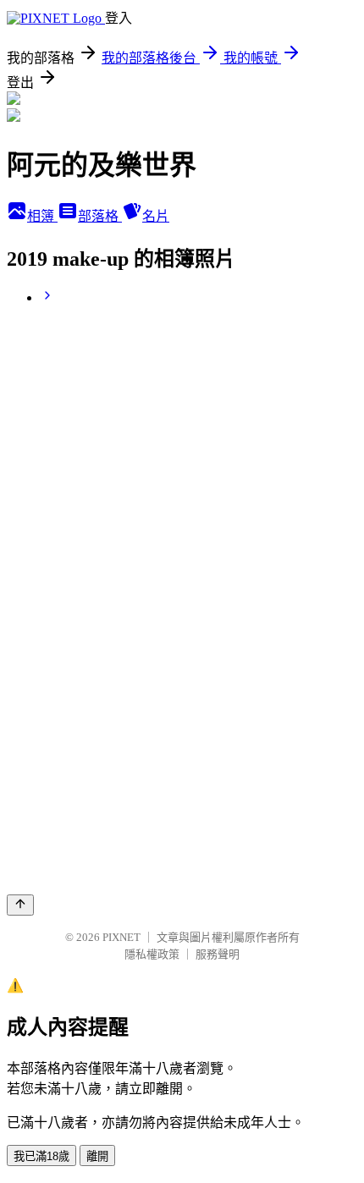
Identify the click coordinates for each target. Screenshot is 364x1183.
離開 (97, 1156)
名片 (155, 216)
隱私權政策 (151, 954)
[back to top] (20, 905)
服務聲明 (218, 954)
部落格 (100, 216)
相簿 (42, 216)
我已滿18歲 (41, 1156)
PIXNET (121, 937)
